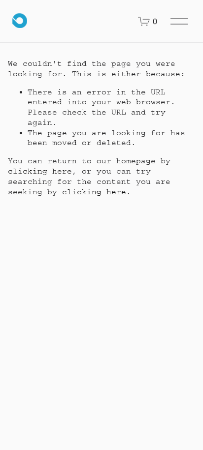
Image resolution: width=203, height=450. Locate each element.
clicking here (40, 171)
